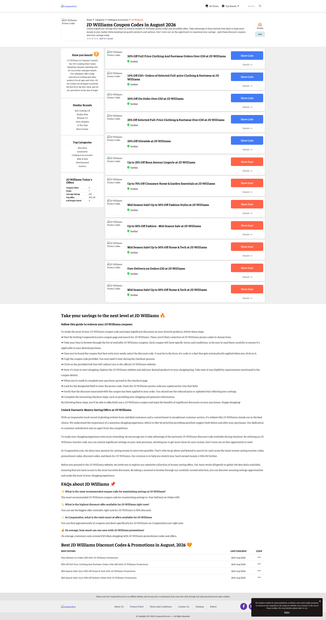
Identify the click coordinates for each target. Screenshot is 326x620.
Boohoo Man (82, 114)
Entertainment (82, 162)
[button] (254, 6)
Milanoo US (82, 117)
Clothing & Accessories (82, 155)
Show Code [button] (247, 55)
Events (213, 606)
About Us (119, 606)
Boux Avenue (82, 128)
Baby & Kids (82, 158)
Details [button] (246, 64)
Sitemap (200, 606)
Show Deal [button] (247, 161)
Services (82, 166)
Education (82, 147)
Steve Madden (82, 121)
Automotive (82, 151)
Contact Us (183, 606)
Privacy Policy (136, 606)
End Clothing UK (82, 110)
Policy (287, 612)
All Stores (214, 5)
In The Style (82, 125)
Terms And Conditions (161, 606)
